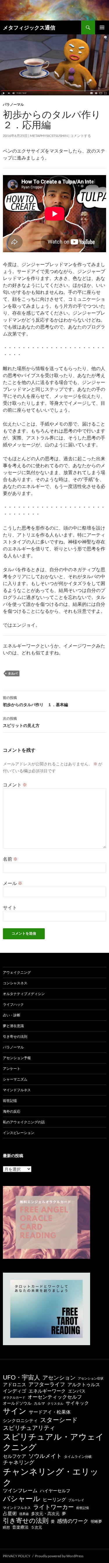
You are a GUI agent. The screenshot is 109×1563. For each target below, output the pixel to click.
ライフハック (13, 1004)
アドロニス (14, 1384)
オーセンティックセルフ (55, 1397)
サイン (14, 1410)
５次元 (36, 1527)
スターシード (59, 1419)
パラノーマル (13, 104)
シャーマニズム (15, 1079)
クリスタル (55, 1403)
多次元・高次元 (45, 1513)
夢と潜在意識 (13, 1026)
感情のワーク (72, 1521)
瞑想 (6, 1527)
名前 (10, 859)
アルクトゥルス (83, 1384)
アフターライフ (46, 1384)
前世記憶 (10, 1100)
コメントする (80, 135)
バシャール (21, 1498)
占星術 (10, 1513)
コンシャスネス (15, 983)
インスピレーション (18, 1133)
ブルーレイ (76, 1500)
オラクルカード (14, 1397)
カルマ (39, 1403)
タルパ (12, 673)
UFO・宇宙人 (21, 1377)
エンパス (76, 1390)
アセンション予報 (17, 1058)
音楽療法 (20, 1527)
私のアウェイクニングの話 (24, 1122)
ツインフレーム (20, 1490)
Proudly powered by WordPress (59, 1556)
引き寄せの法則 (15, 1036)
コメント (15, 784)
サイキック (77, 1403)
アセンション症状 (90, 1378)
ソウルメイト (45, 1455)
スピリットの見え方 (21, 722)
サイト (10, 907)
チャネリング (18, 1462)
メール (12, 883)
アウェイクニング (17, 972)
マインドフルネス (17, 1090)
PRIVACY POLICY (17, 1556)
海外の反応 (11, 1111)
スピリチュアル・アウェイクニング (53, 1442)
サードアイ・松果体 (50, 1412)
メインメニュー (102, 27)
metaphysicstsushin (49, 135)
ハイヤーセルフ (55, 1490)
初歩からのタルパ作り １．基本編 (35, 701)
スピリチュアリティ (29, 1427)
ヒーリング (54, 1499)
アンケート (11, 1068)
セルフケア (14, 1456)
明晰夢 (96, 1521)
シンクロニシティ (20, 1420)
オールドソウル (17, 1403)
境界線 (24, 1514)
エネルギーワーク (47, 1390)
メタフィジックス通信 (29, 27)
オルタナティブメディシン (24, 994)
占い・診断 (11, 1015)
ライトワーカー (53, 1506)
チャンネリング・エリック (51, 1476)
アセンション (59, 1377)
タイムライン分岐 (78, 1456)
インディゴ (14, 1390)
